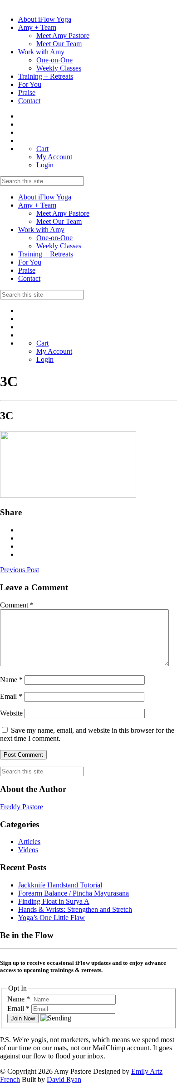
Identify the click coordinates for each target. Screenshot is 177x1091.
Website (11, 713)
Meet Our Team (59, 43)
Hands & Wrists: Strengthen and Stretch (75, 909)
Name (11, 679)
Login (45, 165)
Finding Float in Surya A (53, 901)
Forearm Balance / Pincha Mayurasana (73, 893)
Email (11, 696)
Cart (42, 148)
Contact (29, 100)
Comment (17, 605)
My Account (54, 157)
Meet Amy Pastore (62, 35)
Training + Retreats (45, 76)
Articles (29, 841)
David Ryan (64, 1079)
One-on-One (54, 60)
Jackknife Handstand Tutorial (60, 885)
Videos (28, 850)
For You (29, 84)
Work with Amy (41, 52)
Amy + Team (37, 27)
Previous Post (19, 570)
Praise (26, 92)
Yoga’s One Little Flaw (51, 917)
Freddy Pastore (21, 807)
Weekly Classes (58, 68)
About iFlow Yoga (44, 19)
